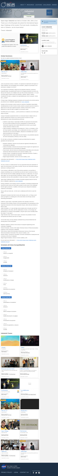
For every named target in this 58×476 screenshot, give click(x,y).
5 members (26, 51)
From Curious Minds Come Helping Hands (28, 394)
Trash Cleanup (4, 351)
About (22, 4)
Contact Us (24, 472)
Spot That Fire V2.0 (4, 435)
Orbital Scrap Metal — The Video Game (8, 374)
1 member (7, 437)
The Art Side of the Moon (25, 352)
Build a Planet (23, 49)
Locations (38, 4)
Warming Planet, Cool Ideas (6, 76)
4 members (27, 355)
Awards (54, 4)
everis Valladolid (25, 101)
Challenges (47, 4)
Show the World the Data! (24, 374)
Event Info (29, 16)
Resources (30, 4)
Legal (16, 472)
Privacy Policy (6, 472)
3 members (27, 79)
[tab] (29, 16)
